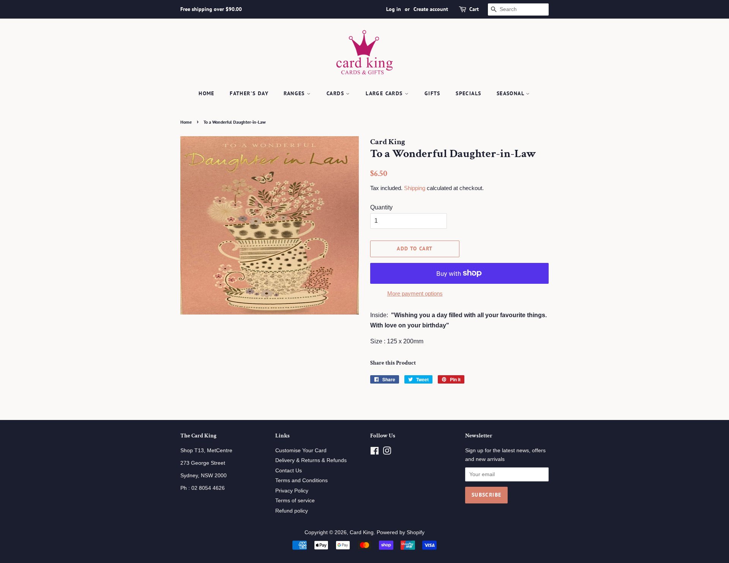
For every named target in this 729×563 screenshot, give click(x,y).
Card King (362, 532)
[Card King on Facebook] (374, 452)
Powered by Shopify (400, 532)
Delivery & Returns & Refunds (311, 460)
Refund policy (291, 511)
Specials (468, 93)
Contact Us (288, 470)
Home (207, 93)
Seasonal (511, 93)
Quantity (381, 207)
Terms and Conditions (301, 480)
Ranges (295, 93)
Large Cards (385, 93)
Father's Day (249, 93)
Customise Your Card (301, 450)
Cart (474, 9)
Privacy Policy (291, 491)
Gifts (432, 93)
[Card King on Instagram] (387, 452)
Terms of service (295, 500)
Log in (393, 9)
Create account (430, 9)
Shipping (414, 188)
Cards (336, 93)
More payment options (415, 293)
